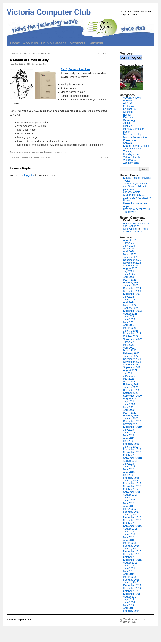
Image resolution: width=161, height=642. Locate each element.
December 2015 (132, 551)
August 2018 (130, 460)
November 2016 (132, 520)
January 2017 (130, 514)
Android (127, 100)
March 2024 (129, 305)
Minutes (127, 126)
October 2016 (130, 523)
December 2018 (132, 449)
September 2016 (132, 526)
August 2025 (130, 268)
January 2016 (130, 548)
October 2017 (130, 489)
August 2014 (130, 596)
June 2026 (129, 245)
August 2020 (130, 398)
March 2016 (129, 543)
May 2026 (128, 248)
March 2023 (129, 328)
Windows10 (129, 160)
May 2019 (128, 435)
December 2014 (132, 585)
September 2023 (132, 311)
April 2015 (129, 574)
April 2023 (129, 325)
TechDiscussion (132, 148)
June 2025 (129, 274)
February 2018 (131, 477)
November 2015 (132, 554)
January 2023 (130, 330)
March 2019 (129, 441)
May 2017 (128, 503)
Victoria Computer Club (49, 11)
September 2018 (132, 458)
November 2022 (132, 333)
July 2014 (128, 599)
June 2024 (129, 299)
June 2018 (129, 466)
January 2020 (130, 418)
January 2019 (130, 446)
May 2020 (128, 407)
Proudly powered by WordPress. (134, 620)
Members (77, 42)
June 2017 (129, 500)
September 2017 (132, 492)
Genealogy (129, 120)
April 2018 (129, 472)
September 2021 (132, 367)
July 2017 (128, 497)
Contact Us (129, 109)
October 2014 (130, 591)
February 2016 (131, 545)
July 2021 (128, 373)
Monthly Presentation (135, 137)
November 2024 (132, 291)
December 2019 (132, 421)
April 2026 (129, 251)
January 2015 (130, 582)
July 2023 (128, 316)
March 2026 (129, 254)
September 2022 (132, 339)
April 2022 (129, 347)
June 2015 (129, 568)
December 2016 (132, 517)
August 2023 (130, 313)
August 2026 (130, 240)
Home (15, 42)
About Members (132, 97)
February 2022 (131, 353)
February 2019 (131, 444)
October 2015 (130, 557)
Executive (128, 117)
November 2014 (132, 588)
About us (30, 42)
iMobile (127, 123)
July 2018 (128, 463)
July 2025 (128, 271)
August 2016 (130, 528)
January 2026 (130, 257)
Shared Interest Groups (136, 145)
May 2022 (128, 344)
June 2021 (129, 376)
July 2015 (128, 565)
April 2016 (129, 540)
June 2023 (129, 319)
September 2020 (132, 395)
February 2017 (131, 511)
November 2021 (132, 361)
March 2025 (129, 279)
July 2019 (128, 429)
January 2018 (130, 480)
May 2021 (128, 378)
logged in (29, 175)
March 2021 (129, 381)
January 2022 (130, 356)
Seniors (127, 143)
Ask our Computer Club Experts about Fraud (30, 53)
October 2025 (130, 265)
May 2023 (128, 322)
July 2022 (128, 342)
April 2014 (129, 608)
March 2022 (129, 350)
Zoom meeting (131, 162)
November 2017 (132, 486)
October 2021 (130, 364)
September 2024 (132, 294)
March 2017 (129, 509)
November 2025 (132, 262)
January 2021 (130, 387)
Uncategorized (37, 152)
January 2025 (130, 285)
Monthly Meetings (133, 134)
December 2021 (132, 359)
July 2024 (128, 296)
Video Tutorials (131, 157)
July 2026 (128, 243)
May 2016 (128, 537)
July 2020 (128, 401)
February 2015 (131, 579)
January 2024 (130, 308)
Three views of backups (135, 230)
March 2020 (129, 412)
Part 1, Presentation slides (75, 69)
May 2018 (128, 469)
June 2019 (129, 432)
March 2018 (129, 475)
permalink (61, 152)
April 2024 (129, 302)
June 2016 (129, 534)
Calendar (95, 42)
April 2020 (129, 410)
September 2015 (132, 560)
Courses (128, 112)
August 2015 (130, 562)
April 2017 (129, 506)
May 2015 (128, 571)
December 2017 (132, 483)
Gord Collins (130, 228)
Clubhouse (129, 106)
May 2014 (128, 605)
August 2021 (130, 370)
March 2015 (129, 577)
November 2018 (132, 452)
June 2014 (129, 602)
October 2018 (130, 455)
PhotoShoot (129, 140)
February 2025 (131, 282)
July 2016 (128, 531)
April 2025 (129, 277)
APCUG (127, 103)
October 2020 (130, 393)
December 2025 (132, 260)
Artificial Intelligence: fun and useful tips (136, 224)
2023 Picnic (104, 53)
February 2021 (131, 384)
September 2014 (132, 593)
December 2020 (132, 390)
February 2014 (131, 610)
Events (127, 114)
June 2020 (129, 404)
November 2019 (132, 424)
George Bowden (39, 63)
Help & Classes (54, 42)
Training (127, 151)
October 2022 (130, 336)
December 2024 (132, 288)
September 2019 (132, 427)
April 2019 (129, 438)
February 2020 (131, 415)
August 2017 (130, 494)
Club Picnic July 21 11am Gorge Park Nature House (137, 198)
